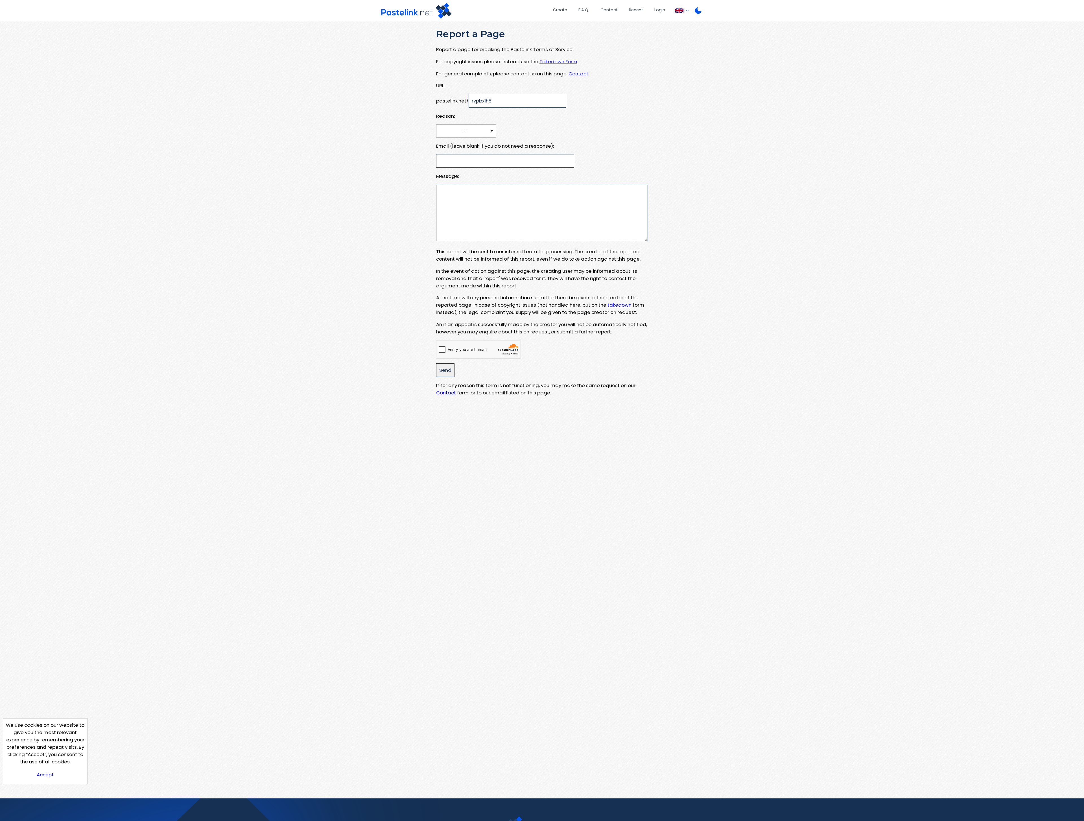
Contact (609, 10)
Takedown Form (558, 61)
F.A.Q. (583, 10)
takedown (619, 305)
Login (659, 10)
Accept (45, 774)
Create (560, 10)
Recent (636, 10)
